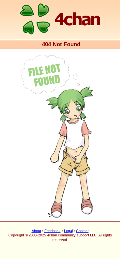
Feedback (52, 231)
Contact (82, 231)
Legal (68, 231)
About (36, 231)
